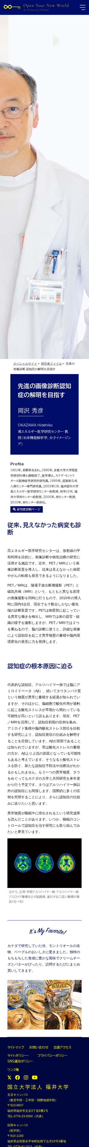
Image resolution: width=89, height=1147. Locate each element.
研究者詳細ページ (28, 509)
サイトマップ (15, 1047)
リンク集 (13, 1069)
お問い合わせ (38, 1047)
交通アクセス (62, 1047)
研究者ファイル (51, 363)
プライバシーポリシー (52, 1055)
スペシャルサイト (25, 363)
